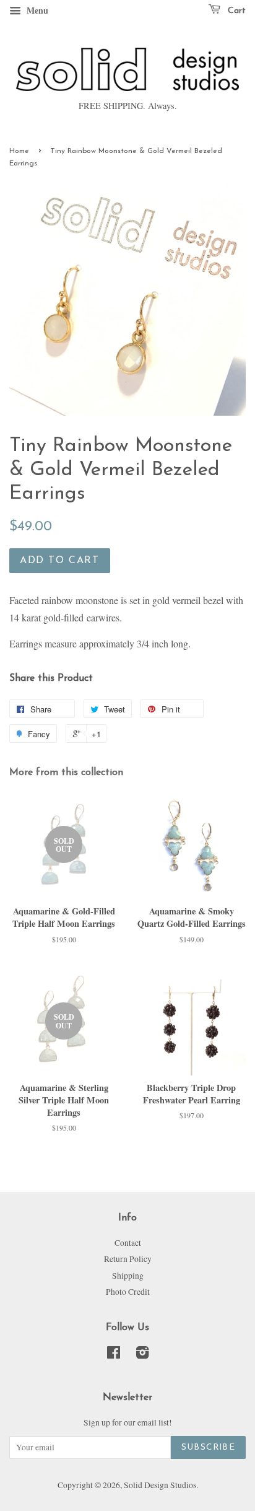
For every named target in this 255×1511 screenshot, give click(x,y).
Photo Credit (128, 1291)
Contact (128, 1242)
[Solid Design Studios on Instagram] (142, 1354)
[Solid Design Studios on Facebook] (113, 1354)
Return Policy (128, 1258)
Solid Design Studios (160, 1485)
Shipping (128, 1275)
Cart (235, 10)
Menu (36, 10)
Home (19, 151)
